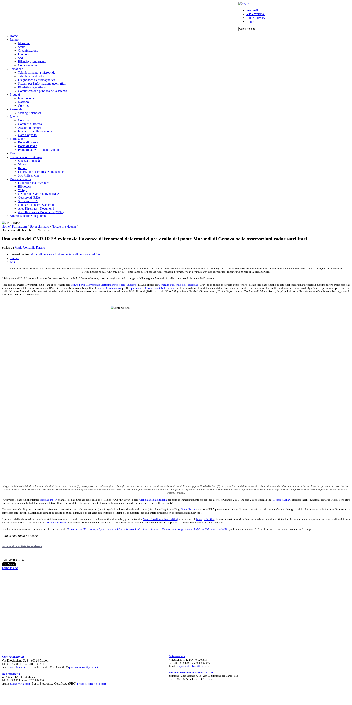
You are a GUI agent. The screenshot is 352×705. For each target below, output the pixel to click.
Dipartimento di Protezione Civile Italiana (152, 288)
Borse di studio (39, 226)
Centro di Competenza (109, 288)
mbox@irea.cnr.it (19, 667)
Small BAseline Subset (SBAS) (160, 519)
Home (6, 226)
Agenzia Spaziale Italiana (153, 499)
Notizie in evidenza (64, 226)
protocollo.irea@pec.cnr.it (83, 667)
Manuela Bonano (56, 522)
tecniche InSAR (48, 499)
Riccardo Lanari (281, 499)
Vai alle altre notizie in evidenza (22, 546)
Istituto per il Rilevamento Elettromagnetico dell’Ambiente (103, 284)
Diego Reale (188, 509)
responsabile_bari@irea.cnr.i (192, 666)
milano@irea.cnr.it (20, 683)
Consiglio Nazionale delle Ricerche (178, 284)
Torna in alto (10, 568)
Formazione (19, 226)
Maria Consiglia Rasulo (30, 247)
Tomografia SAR (205, 519)
